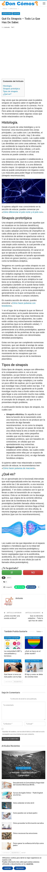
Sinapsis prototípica (11, 89)
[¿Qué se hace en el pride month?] (34, 642)
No (33, 572)
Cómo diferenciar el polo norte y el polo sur (22, 212)
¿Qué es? (7, 94)
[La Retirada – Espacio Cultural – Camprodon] (23, 765)
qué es (9, 577)
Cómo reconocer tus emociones (25, 833)
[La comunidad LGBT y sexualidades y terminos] (13, 642)
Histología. (7, 86)
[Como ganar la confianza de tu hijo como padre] (7, 846)
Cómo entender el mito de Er (23, 803)
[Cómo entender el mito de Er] (7, 805)
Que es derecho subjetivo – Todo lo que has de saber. (35, 618)
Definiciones (7, 13)
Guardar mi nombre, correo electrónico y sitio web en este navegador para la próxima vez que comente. (23, 733)
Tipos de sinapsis (10, 91)
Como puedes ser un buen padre (25, 813)
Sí (12, 572)
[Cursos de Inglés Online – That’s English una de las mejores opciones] (7, 795)
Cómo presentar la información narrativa (28, 823)
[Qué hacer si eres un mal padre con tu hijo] (13, 665)
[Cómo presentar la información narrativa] (7, 825)
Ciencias (16, 13)
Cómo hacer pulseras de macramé (18, 468)
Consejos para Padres (13, 661)
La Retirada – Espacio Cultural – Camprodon (23, 774)
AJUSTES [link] (29, 864)
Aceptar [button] (7, 868)
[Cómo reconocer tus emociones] (7, 836)
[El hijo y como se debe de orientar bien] (34, 665)
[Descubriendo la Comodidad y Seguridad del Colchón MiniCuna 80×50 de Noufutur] (7, 785)
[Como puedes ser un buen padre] (7, 815)
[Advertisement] (23, 54)
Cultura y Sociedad (12, 638)
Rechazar (20, 868)
